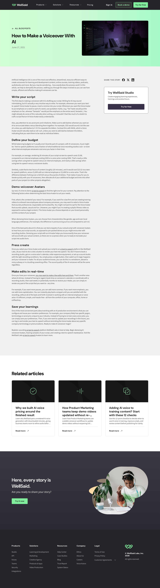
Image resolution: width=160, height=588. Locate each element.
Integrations (16, 571)
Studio (14, 552)
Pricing (90, 5)
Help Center (61, 552)
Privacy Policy (100, 556)
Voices (14, 559)
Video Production (36, 567)
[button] (41, 5)
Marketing (33, 556)
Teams (14, 563)
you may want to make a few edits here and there (54, 275)
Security (15, 567)
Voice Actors (81, 563)
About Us (80, 556)
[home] (20, 5)
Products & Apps (36, 563)
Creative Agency (36, 559)
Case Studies (62, 556)
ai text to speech (38, 191)
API (13, 556)
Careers (79, 559)
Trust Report (62, 563)
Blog (59, 559)
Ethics (79, 552)
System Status (62, 567)
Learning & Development (39, 552)
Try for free (140, 5)
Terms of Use (100, 552)
